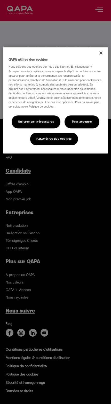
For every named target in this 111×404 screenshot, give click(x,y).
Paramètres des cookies (54, 138)
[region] (55, 100)
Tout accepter (82, 121)
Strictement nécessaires (36, 121)
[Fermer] (101, 53)
